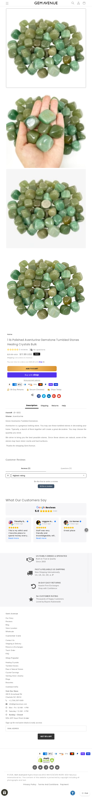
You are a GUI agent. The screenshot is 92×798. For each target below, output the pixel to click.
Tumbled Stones (12, 666)
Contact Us (10, 640)
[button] (7, 3)
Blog (7, 625)
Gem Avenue (19, 775)
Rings (8, 679)
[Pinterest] (57, 767)
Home (9, 334)
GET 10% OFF (46, 736)
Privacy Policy (29, 784)
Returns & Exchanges (14, 647)
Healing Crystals (12, 662)
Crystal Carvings (12, 672)
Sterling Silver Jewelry (14, 676)
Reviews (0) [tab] (25, 468)
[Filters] (8, 475)
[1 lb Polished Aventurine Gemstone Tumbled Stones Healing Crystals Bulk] (39, 396)
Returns (55, 405)
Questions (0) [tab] (66, 468)
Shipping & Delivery (13, 644)
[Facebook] (46, 767)
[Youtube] (51, 767)
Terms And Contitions (48, 784)
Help (64, 405)
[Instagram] (35, 767)
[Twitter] (40, 767)
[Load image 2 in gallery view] (46, 128)
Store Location (11, 628)
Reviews (9, 621)
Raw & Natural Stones (14, 669)
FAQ (7, 654)
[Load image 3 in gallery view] (46, 208)
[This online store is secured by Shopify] (46, 760)
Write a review (46, 486)
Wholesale (10, 631)
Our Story (9, 618)
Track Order (10, 650)
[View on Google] (10, 522)
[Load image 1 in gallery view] (46, 48)
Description (31, 405)
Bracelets (9, 682)
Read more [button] (13, 538)
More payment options (32, 380)
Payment (64, 784)
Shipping (10, 358)
